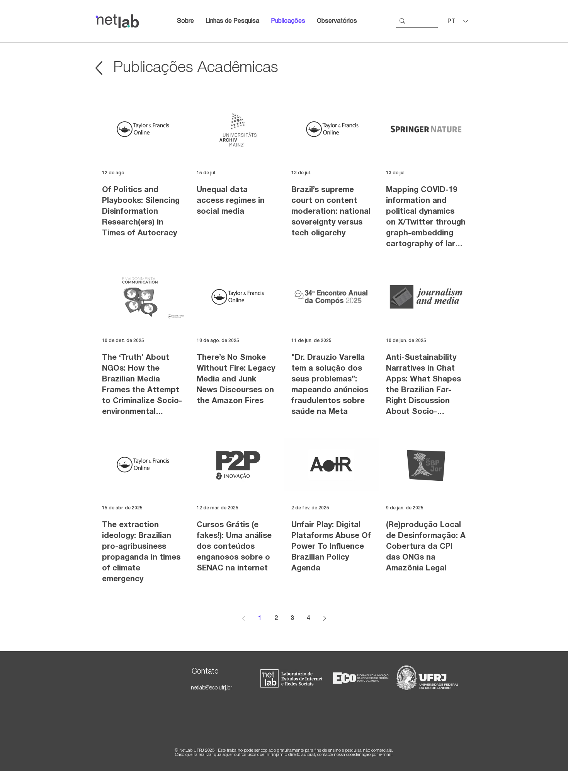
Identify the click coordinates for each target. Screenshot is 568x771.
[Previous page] (243, 618)
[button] (337, 21)
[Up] (99, 68)
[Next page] (325, 618)
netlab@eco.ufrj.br (211, 688)
